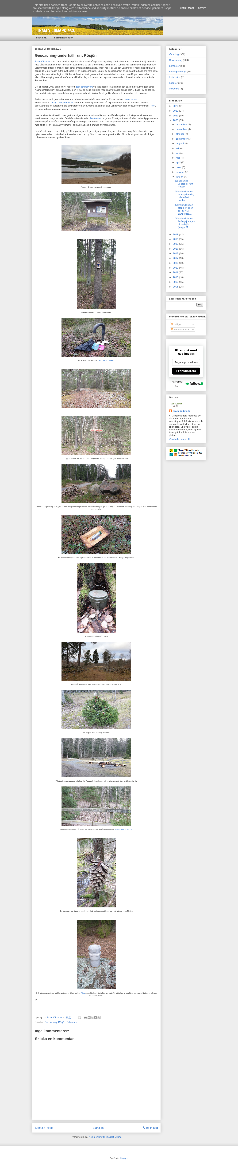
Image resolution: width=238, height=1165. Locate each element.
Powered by (176, 384)
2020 (176, 120)
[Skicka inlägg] (79, 1017)
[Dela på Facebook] (95, 1017)
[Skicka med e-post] (85, 1017)
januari (180, 176)
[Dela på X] (92, 1017)
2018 (176, 239)
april (178, 162)
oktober (180, 133)
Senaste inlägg (44, 1127)
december (182, 124)
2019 (176, 234)
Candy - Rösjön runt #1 (61, 102)
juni (178, 153)
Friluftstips (174, 77)
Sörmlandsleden (63, 37)
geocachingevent (84, 86)
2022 (176, 110)
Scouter (173, 82)
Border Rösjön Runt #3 (124, 829)
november (182, 129)
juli (177, 148)
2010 (176, 277)
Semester (174, 65)
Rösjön (61, 1022)
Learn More (187, 8)
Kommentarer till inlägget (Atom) (105, 1137)
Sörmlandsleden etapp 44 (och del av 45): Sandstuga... (184, 209)
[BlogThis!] (89, 1017)
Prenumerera (186, 371)
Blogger (124, 1158)
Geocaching (51, 1022)
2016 (176, 248)
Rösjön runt (96, 118)
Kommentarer (181, 329)
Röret (152, 105)
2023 (176, 106)
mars (179, 167)
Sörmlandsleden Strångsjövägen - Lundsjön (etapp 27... (185, 223)
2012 (176, 267)
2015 (176, 253)
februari (180, 172)
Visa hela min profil (179, 439)
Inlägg (177, 324)
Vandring (174, 54)
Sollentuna (72, 1022)
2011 (176, 272)
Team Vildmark (42, 61)
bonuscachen (130, 99)
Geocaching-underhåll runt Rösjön (184, 183)
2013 (176, 263)
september (182, 138)
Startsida (41, 37)
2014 (176, 258)
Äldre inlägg (150, 1127)
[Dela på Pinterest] (99, 1017)
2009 (176, 282)
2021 (176, 115)
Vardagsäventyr (177, 71)
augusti (180, 143)
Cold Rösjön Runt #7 (106, 361)
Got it (202, 8)
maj (178, 157)
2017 (176, 243)
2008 (176, 286)
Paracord (174, 88)
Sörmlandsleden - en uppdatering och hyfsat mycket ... (185, 196)
